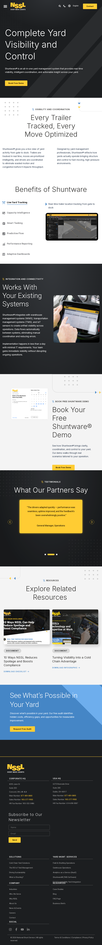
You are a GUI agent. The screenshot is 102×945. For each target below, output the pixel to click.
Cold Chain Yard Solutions (19, 863)
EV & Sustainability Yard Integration (67, 882)
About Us (13, 903)
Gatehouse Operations (62, 868)
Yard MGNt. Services (65, 857)
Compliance (77, 937)
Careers (12, 913)
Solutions (15, 857)
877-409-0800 (26, 796)
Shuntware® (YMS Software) (64, 877)
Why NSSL (13, 899)
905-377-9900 (27, 799)
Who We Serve (15, 894)
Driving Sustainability (17, 872)
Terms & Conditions (62, 937)
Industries (13, 889)
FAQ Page (57, 899)
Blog (54, 894)
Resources (59, 883)
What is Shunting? (16, 877)
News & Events (15, 908)
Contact (12, 918)
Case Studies (58, 889)
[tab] (19, 203)
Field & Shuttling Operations (64, 863)
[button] (5, 6)
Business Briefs (59, 903)
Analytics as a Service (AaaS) (64, 872)
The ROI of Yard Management (21, 868)
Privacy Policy (88, 937)
